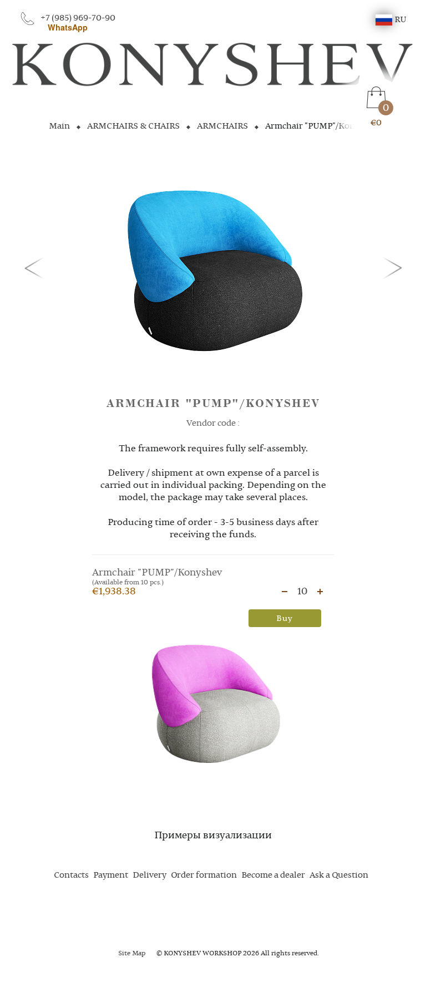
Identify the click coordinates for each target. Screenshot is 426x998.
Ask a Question (339, 875)
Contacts (71, 875)
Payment (110, 875)
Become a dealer (273, 875)
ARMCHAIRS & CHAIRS (133, 126)
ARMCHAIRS (222, 126)
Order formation (204, 875)
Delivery (149, 875)
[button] (36, 267)
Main (59, 126)
